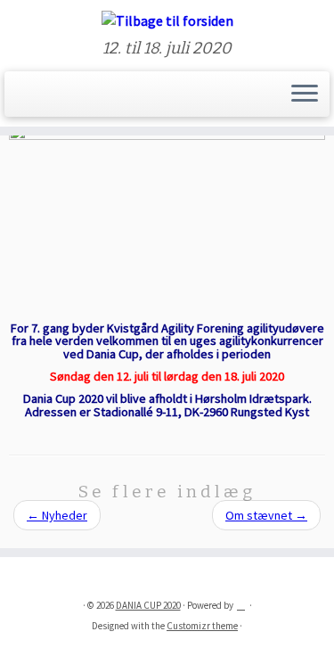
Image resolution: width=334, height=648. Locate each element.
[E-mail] (34, 100)
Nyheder (57, 515)
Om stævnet (266, 515)
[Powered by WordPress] (241, 601)
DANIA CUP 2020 (148, 605)
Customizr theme (202, 625)
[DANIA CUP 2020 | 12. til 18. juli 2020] (167, 19)
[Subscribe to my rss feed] (19, 100)
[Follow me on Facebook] (49, 100)
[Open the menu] (304, 94)
